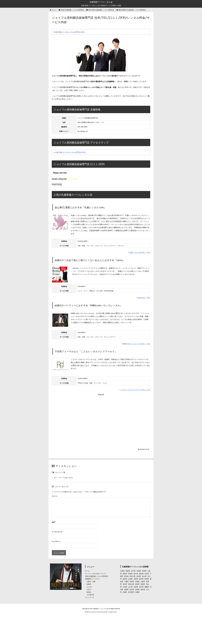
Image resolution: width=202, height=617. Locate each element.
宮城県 (139, 571)
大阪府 (143, 581)
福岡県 (126, 589)
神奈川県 (133, 576)
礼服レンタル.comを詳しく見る (139, 252)
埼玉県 (147, 573)
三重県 (126, 581)
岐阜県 (141, 579)
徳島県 (136, 587)
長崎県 (137, 589)
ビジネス (89, 587)
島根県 (143, 584)
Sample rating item (59, 179)
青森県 (128, 571)
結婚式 (89, 584)
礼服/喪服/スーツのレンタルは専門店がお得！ (69, 32)
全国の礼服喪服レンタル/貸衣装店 (96, 576)
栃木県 (136, 573)
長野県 (136, 579)
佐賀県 (132, 589)
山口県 (130, 587)
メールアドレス (57, 532)
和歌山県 (131, 584)
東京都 (126, 576)
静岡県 (147, 579)
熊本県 (143, 589)
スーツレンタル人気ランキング (95, 573)
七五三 (89, 589)
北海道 (122, 571)
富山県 (144, 576)
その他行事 (90, 595)
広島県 (125, 587)
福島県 (125, 573)
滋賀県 (132, 581)
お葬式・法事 (91, 581)
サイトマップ (89, 597)
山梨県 (130, 579)
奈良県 (125, 584)
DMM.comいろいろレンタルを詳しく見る (136, 344)
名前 (54, 522)
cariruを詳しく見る (143, 297)
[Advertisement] (101, 420)
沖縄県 (137, 592)
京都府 (137, 581)
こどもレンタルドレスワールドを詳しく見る (135, 390)
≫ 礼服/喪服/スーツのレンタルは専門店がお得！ (69, 152)
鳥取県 (137, 584)
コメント (55, 496)
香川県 (141, 587)
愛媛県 (147, 587)
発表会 (89, 592)
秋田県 (144, 571)
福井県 (125, 579)
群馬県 (141, 573)
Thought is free (112, 612)
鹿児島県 (131, 592)
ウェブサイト (56, 541)
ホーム (87, 571)
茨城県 (130, 573)
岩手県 (133, 571)
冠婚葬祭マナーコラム (92, 579)
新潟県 (139, 576)
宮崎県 (125, 592)
